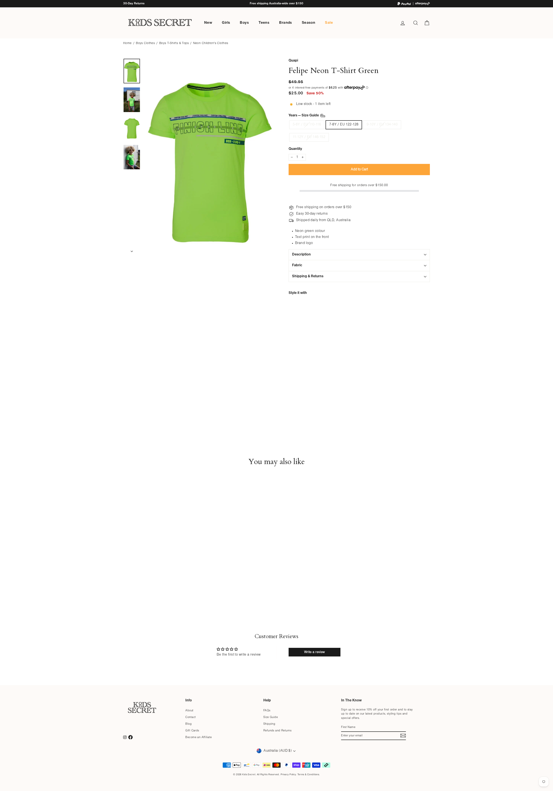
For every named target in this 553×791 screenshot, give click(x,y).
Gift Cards (192, 730)
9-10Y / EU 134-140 (382, 124)
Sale (329, 22)
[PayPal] (404, 3)
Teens (264, 22)
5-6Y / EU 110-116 (307, 124)
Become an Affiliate (198, 737)
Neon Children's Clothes (210, 43)
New (208, 22)
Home (127, 43)
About (189, 710)
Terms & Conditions (308, 775)
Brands (285, 22)
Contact (190, 717)
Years (304, 115)
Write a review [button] (314, 652)
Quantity (295, 149)
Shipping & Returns (307, 276)
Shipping (269, 724)
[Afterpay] (422, 3)
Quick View (159, 583)
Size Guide (270, 717)
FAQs (266, 710)
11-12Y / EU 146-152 (309, 137)
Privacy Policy (288, 775)
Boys (244, 22)
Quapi (293, 60)
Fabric (297, 265)
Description (301, 254)
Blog (188, 724)
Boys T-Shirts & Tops (174, 43)
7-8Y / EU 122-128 (343, 124)
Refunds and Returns (277, 730)
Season (308, 22)
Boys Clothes (145, 43)
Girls (226, 22)
